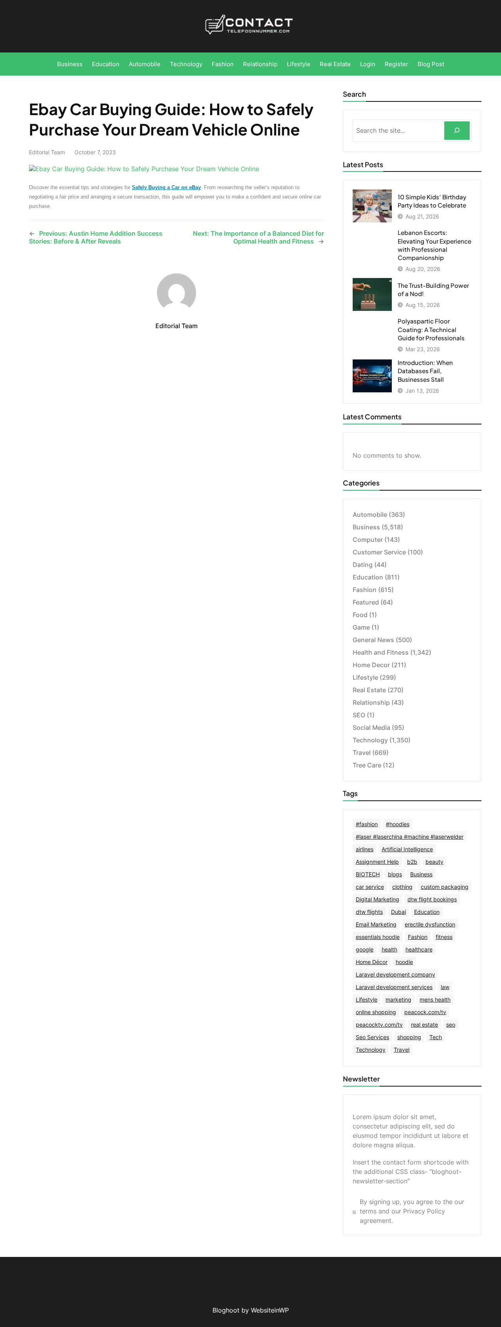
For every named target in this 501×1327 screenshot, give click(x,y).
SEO (359, 715)
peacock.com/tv (425, 1012)
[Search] (457, 130)
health (389, 949)
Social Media (371, 727)
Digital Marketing (377, 899)
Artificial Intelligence (407, 849)
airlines (364, 849)
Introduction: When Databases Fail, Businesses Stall (425, 371)
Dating (363, 565)
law (445, 987)
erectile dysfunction (430, 924)
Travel (362, 752)
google (364, 949)
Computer (368, 539)
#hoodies (397, 824)
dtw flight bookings (432, 899)
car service (370, 886)
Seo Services (372, 1037)
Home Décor (371, 962)
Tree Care (367, 765)
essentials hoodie (378, 936)
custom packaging (445, 886)
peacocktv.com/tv (379, 1024)
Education (368, 577)
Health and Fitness (381, 652)
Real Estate (369, 690)
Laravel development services (394, 987)
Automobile (370, 514)
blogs (395, 874)
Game (361, 627)
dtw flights (369, 911)
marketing (398, 999)
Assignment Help (377, 861)
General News (373, 640)
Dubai (398, 911)
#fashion (367, 824)
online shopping (376, 1012)
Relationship (371, 702)
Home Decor (371, 665)
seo (450, 1024)
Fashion (365, 590)
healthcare (419, 949)
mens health (435, 999)
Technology (370, 740)
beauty (434, 861)
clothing (402, 886)
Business (366, 527)
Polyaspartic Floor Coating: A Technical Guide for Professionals (431, 329)
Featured (366, 602)
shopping (409, 1037)
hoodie (404, 962)
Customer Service (379, 552)
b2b (412, 861)
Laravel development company (395, 974)
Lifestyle (365, 677)
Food (360, 615)
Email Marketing (376, 924)
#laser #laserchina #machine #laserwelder (409, 836)
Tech (435, 1037)
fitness (444, 936)
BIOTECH (368, 874)
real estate (424, 1024)
